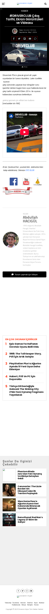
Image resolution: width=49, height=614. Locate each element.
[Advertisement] (24, 308)
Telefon (30, 602)
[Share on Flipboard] (24, 38)
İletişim (30, 605)
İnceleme (16, 602)
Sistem (23, 602)
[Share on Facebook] (13, 38)
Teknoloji (8, 602)
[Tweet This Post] (19, 38)
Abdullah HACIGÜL (30, 30)
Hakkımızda (16, 605)
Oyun (36, 602)
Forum (36, 605)
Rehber (41, 602)
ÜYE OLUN (29, 170)
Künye (24, 605)
